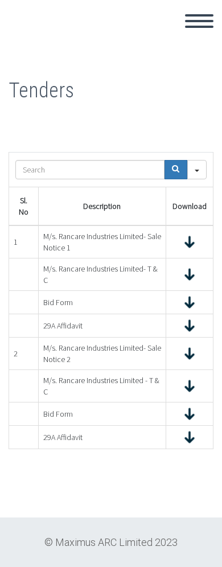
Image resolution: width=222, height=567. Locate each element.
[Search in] (197, 169)
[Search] (176, 169)
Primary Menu (199, 21)
